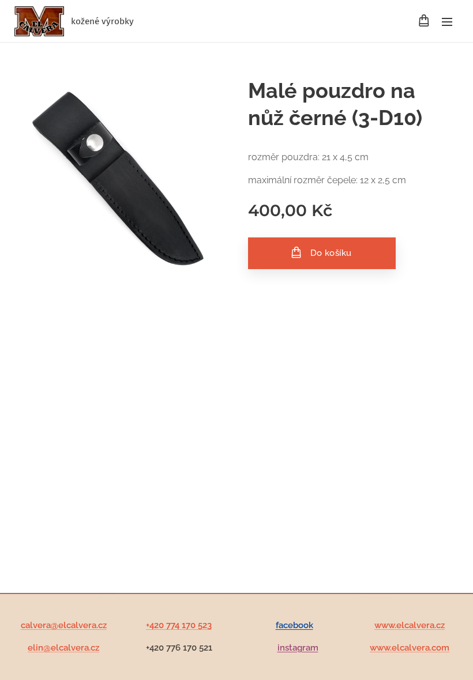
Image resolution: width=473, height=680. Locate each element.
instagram (297, 648)
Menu (447, 21)
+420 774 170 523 (179, 625)
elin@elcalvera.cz (63, 648)
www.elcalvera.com (409, 648)
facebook (294, 625)
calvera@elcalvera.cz (64, 625)
